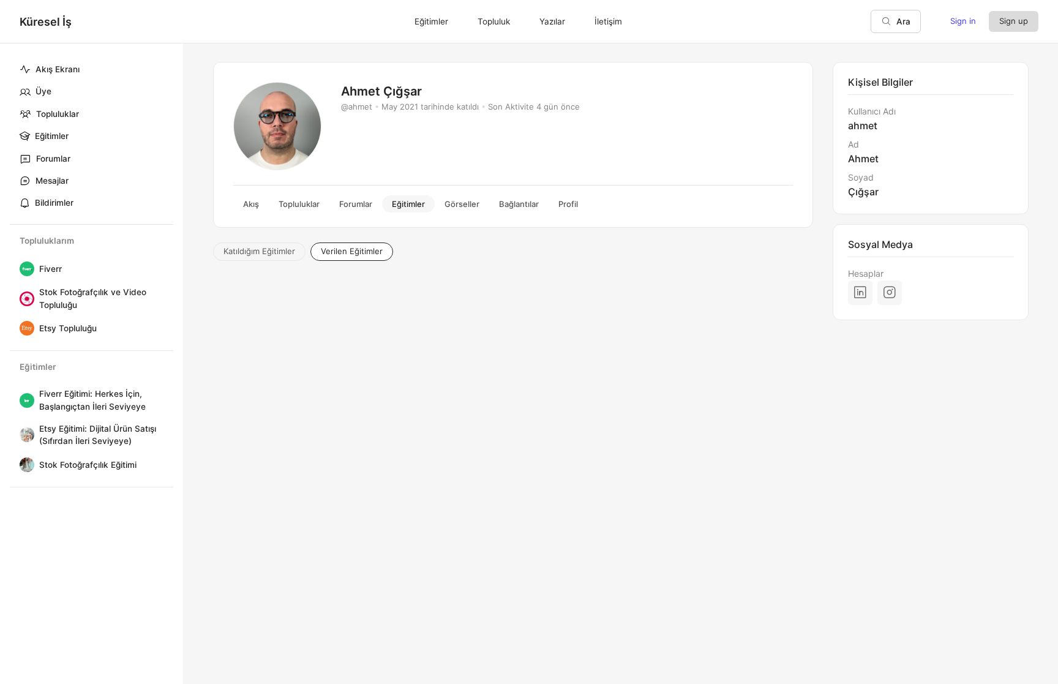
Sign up (1013, 21)
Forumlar (53, 158)
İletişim (608, 21)
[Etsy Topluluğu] (24, 328)
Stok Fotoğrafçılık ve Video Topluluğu (92, 298)
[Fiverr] (24, 269)
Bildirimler (54, 203)
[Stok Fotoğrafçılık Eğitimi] (24, 465)
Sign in (963, 21)
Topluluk (494, 21)
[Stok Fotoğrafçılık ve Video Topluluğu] (24, 299)
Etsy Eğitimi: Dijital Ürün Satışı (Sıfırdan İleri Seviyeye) (97, 435)
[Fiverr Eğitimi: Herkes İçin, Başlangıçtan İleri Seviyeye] (24, 400)
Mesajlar (52, 181)
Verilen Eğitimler (352, 251)
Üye (43, 91)
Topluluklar (57, 114)
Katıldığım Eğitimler (259, 251)
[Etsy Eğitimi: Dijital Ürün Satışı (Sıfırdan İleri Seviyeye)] (24, 435)
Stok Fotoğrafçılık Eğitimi (88, 465)
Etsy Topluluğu (68, 328)
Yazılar (552, 21)
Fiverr (50, 269)
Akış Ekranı (58, 69)
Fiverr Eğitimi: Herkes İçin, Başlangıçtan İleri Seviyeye (92, 400)
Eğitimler (52, 136)
